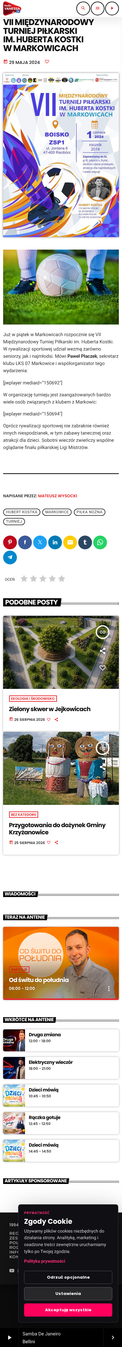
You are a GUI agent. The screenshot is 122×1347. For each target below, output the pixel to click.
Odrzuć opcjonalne (68, 1277)
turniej (14, 521)
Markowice (57, 512)
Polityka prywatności (44, 1261)
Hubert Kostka (22, 512)
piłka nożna (90, 512)
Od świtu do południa (39, 980)
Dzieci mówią (43, 1090)
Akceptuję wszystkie (68, 1310)
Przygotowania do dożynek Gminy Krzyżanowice (57, 829)
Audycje (19, 969)
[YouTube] (11, 1271)
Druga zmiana (45, 1035)
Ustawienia (68, 1294)
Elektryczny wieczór (51, 1062)
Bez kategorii (23, 814)
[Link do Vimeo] (12, 8)
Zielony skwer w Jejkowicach (49, 709)
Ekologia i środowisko (33, 698)
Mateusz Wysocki (57, 496)
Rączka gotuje (44, 1118)
